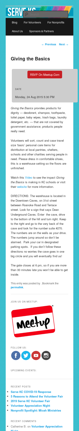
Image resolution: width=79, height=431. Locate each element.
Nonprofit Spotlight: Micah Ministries (36, 410)
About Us (17, 31)
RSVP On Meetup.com (44, 74)
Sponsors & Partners (41, 31)
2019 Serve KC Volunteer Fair (30, 401)
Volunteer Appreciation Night (30, 405)
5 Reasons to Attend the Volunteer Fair (37, 396)
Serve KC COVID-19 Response (31, 392)
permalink (17, 287)
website (22, 187)
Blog (14, 22)
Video (28, 177)
